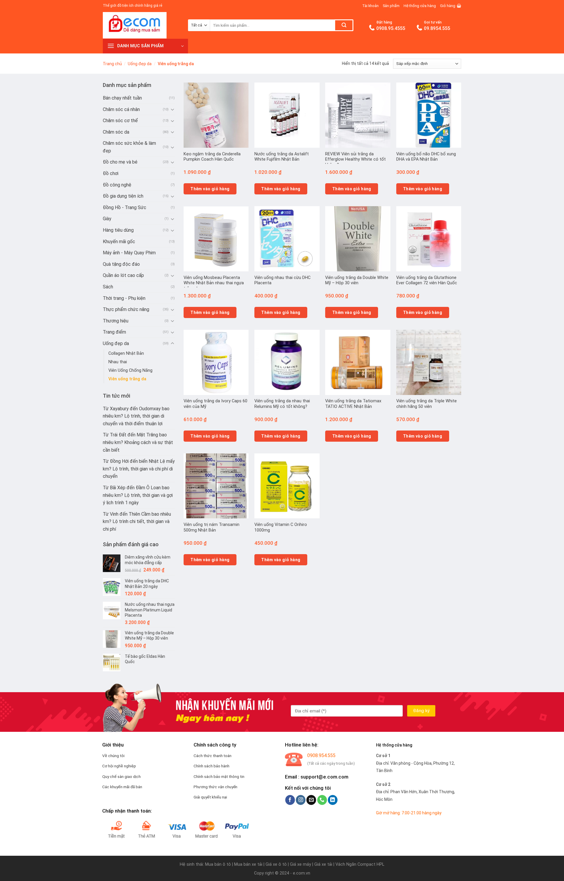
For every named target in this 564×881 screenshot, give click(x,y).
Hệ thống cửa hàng (420, 6)
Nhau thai (117, 361)
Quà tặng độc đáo (121, 264)
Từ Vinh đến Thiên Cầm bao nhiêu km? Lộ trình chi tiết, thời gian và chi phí (137, 521)
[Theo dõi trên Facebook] (290, 800)
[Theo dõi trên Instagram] (301, 800)
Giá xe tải (323, 864)
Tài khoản (370, 6)
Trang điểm (114, 332)
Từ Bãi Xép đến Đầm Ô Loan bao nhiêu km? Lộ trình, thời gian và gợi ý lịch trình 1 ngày (138, 495)
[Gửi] (343, 25)
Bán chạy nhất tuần (122, 98)
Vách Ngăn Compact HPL (359, 864)
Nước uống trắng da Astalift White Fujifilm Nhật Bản (281, 157)
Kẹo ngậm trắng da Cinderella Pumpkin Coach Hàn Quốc (212, 157)
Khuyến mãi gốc (119, 241)
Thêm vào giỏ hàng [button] (209, 188)
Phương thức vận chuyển (215, 786)
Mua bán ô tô (218, 864)
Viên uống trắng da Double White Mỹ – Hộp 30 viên (356, 280)
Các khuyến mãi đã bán (122, 786)
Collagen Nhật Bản (126, 353)
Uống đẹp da (140, 63)
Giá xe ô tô (276, 864)
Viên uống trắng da (127, 378)
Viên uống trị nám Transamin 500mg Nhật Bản (211, 527)
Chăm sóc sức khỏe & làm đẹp (129, 147)
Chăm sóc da (116, 132)
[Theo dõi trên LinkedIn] (333, 800)
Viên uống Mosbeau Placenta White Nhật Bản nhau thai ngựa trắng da (214, 283)
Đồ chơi (110, 173)
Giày (107, 218)
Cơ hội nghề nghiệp (119, 766)
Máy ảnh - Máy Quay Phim (129, 252)
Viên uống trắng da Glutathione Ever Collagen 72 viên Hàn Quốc (426, 280)
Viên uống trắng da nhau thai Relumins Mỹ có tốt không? (282, 404)
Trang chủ (112, 63)
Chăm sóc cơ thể (120, 120)
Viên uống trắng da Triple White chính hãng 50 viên (426, 404)
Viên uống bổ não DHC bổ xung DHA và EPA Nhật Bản (426, 157)
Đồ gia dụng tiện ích (123, 196)
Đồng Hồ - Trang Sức (124, 207)
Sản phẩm (391, 6)
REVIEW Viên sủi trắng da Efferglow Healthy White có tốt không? (355, 159)
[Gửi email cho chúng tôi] (311, 800)
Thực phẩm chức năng (126, 309)
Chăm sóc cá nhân (121, 109)
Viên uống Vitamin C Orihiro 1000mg (280, 527)
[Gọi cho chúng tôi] (322, 800)
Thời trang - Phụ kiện (124, 298)
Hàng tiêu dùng (118, 230)
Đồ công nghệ (117, 185)
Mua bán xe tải (248, 864)
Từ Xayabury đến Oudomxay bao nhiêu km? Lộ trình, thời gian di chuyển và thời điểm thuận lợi (136, 416)
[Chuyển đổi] (172, 109)
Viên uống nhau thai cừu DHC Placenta (282, 280)
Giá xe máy (301, 864)
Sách (108, 287)
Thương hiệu (115, 321)
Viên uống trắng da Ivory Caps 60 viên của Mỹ (215, 404)
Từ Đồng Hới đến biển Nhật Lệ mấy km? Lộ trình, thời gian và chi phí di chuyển (139, 468)
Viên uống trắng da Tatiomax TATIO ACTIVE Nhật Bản (353, 404)
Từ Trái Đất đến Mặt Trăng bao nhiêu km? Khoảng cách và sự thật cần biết (138, 442)
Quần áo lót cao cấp (123, 275)
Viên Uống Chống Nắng (130, 370)
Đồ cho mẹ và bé (120, 162)
